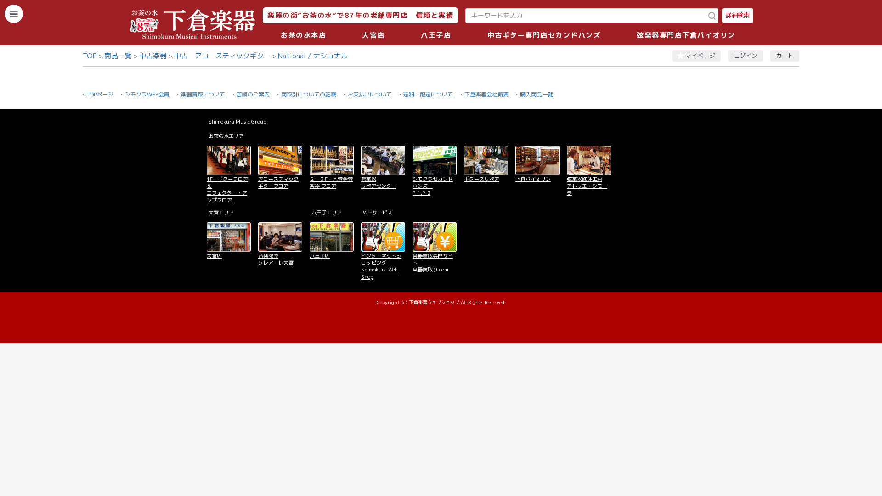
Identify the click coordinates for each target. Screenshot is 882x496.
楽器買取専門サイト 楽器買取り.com (433, 263)
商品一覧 (118, 56)
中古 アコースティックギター (222, 56)
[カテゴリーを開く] (14, 14)
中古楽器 (153, 56)
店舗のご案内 (253, 94)
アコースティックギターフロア (278, 182)
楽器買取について (203, 94)
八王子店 (436, 35)
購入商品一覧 (536, 94)
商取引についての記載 (308, 94)
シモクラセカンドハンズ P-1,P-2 (433, 186)
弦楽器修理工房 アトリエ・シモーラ (587, 186)
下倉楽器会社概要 (486, 94)
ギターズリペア (481, 179)
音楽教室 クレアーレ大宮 (276, 259)
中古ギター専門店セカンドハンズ (544, 35)
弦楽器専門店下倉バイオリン (686, 35)
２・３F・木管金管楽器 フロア (331, 182)
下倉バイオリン (533, 179)
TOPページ (99, 94)
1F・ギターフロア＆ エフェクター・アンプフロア (227, 189)
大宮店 (373, 35)
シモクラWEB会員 (147, 94)
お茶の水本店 (303, 35)
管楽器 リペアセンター (378, 182)
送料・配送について (428, 94)
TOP (90, 56)
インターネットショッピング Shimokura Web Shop (381, 266)
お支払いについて (370, 94)
